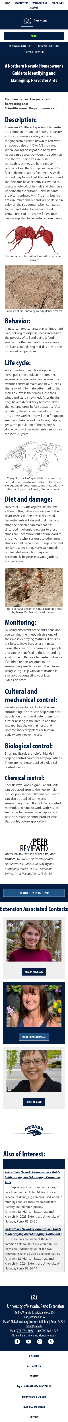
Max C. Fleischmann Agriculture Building (25, 1321)
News (7, 3)
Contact (34, 1376)
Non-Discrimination (34, 1407)
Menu (34, 36)
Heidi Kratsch (34, 1102)
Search (34, 7)
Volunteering (40, 3)
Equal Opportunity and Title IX (34, 1386)
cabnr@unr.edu (34, 1326)
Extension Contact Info (20, 46)
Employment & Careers (34, 1396)
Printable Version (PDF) (34, 893)
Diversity (34, 1356)
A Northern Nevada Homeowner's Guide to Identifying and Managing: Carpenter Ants (32, 1177)
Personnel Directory (48, 46)
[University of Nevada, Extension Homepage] (34, 1297)
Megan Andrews (34, 972)
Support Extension (34, 52)
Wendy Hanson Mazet (34, 1037)
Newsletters (21, 3)
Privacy (34, 1417)
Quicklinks (57, 3)
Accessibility (34, 1366)
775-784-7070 (25, 1330)
